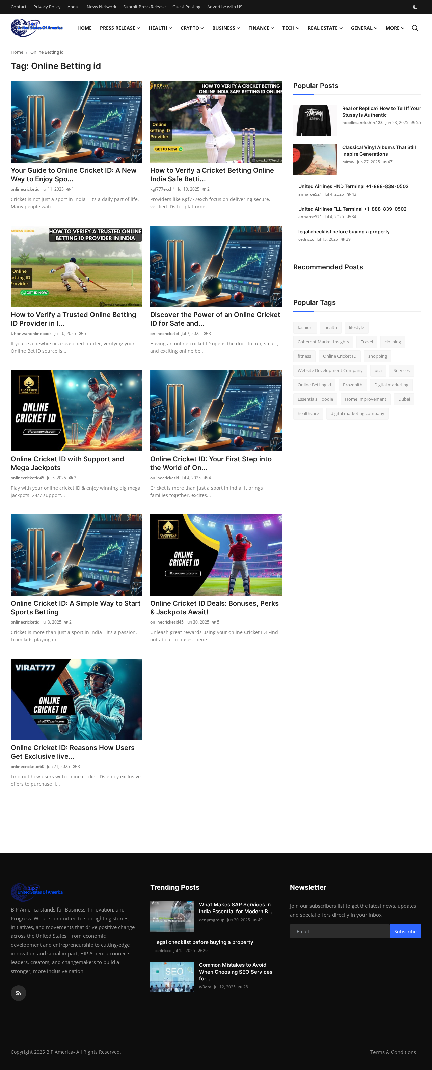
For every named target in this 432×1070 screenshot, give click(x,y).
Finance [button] (258, 28)
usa (378, 371)
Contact (19, 7)
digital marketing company (357, 413)
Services (402, 371)
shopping (377, 356)
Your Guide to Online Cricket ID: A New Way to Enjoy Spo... (74, 174)
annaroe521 (310, 194)
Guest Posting (186, 7)
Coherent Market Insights (323, 342)
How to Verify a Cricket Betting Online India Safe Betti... (212, 174)
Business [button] (223, 28)
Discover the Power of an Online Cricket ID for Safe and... (215, 319)
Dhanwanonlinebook (31, 333)
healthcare (308, 413)
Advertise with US (224, 7)
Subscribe (405, 931)
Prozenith (352, 385)
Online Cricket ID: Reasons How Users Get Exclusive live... (73, 752)
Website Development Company (330, 371)
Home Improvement (365, 399)
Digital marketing (391, 385)
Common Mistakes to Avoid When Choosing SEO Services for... (235, 972)
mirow (348, 162)
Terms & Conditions (393, 1052)
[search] (415, 28)
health (330, 327)
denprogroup (211, 920)
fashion (305, 327)
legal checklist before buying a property (344, 231)
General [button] (362, 28)
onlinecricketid (25, 189)
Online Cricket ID (339, 356)
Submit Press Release (144, 7)
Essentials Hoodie (315, 399)
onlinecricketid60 (27, 766)
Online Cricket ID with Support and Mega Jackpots (67, 463)
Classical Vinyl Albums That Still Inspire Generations (379, 150)
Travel (367, 342)
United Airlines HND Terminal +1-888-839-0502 (353, 186)
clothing (393, 342)
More (393, 28)
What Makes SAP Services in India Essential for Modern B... (235, 908)
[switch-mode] (416, 7)
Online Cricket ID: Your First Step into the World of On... (211, 463)
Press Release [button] (117, 28)
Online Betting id (314, 385)
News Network (101, 7)
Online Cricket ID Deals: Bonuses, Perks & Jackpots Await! (214, 607)
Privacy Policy (47, 7)
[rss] (18, 993)
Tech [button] (288, 28)
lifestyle (356, 327)
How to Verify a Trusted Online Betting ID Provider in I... (73, 319)
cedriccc (306, 239)
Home (84, 28)
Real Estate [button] (323, 28)
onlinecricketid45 (27, 478)
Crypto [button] (190, 28)
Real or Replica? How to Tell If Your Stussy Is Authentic (381, 111)
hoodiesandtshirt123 (362, 122)
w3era (205, 987)
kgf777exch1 (162, 189)
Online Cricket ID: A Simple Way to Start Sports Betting (76, 607)
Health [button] (157, 28)
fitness (304, 356)
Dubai (404, 399)
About (74, 7)
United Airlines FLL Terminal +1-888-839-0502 (352, 209)
